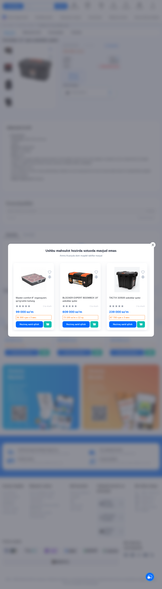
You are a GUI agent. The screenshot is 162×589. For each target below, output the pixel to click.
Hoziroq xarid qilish (29, 324)
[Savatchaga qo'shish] (48, 324)
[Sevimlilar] (50, 272)
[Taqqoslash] (50, 277)
